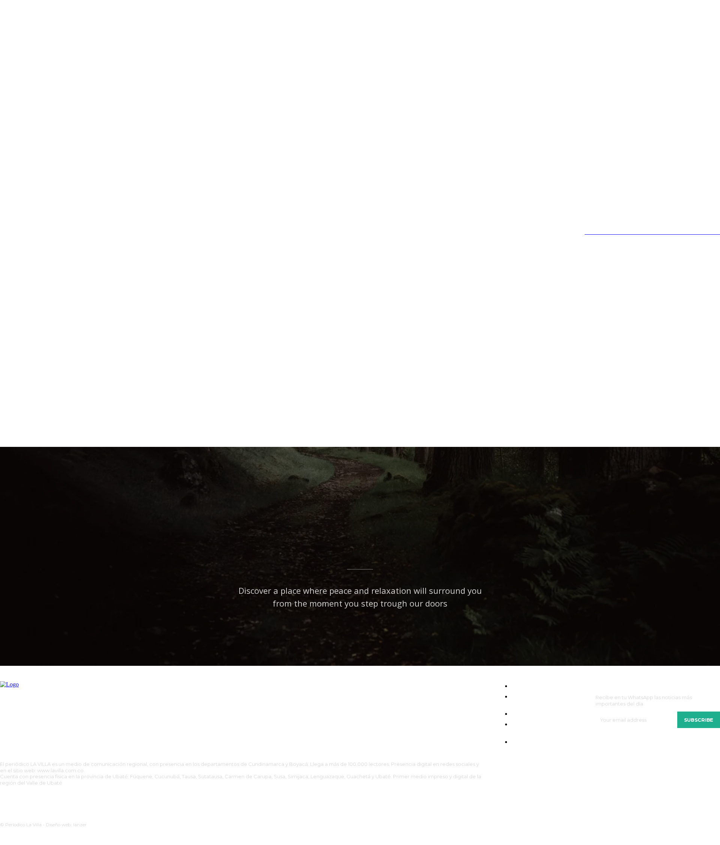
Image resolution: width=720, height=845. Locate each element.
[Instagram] (19, 232)
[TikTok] (34, 232)
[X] (50, 232)
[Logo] (95, 286)
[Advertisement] (360, 390)
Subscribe (698, 720)
